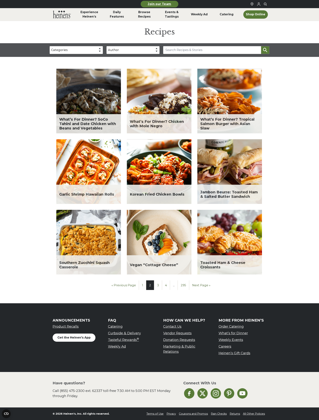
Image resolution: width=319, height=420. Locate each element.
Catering (115, 326)
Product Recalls (66, 326)
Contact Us (172, 326)
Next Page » (201, 285)
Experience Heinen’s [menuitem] (89, 14)
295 (183, 285)
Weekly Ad (117, 346)
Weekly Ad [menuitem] (199, 14)
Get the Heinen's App (74, 337)
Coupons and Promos (193, 413)
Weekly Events (231, 340)
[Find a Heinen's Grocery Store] (252, 4)
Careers (225, 346)
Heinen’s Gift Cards (234, 353)
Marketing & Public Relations (179, 349)
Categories (59, 50)
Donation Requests (179, 340)
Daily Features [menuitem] (117, 14)
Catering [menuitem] (227, 14)
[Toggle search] (265, 4)
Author (113, 50)
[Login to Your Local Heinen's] (258, 4)
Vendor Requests (177, 333)
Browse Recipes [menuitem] (144, 14)
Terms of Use (155, 413)
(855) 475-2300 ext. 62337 (81, 391)
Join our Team (159, 4)
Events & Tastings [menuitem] (172, 14)
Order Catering (231, 326)
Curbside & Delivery (124, 333)
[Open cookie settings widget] (6, 413)
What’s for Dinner (233, 333)
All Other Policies (254, 413)
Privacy (171, 413)
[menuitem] (62, 14)
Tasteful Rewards (123, 339)
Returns (235, 413)
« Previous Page (124, 285)
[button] (265, 50)
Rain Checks (219, 413)
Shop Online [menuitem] (255, 14)
